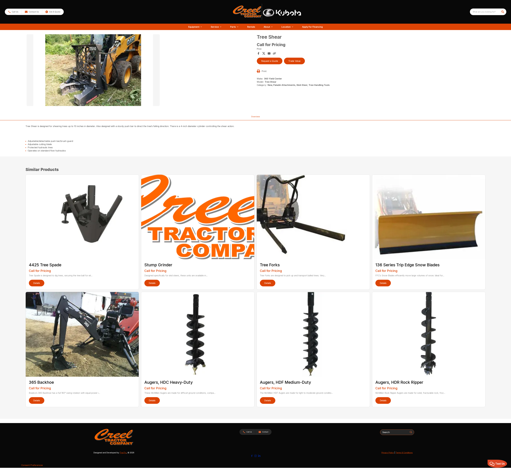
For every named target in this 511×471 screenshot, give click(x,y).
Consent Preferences (32, 465)
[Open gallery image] (93, 70)
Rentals (251, 27)
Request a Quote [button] (269, 61)
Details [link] (36, 283)
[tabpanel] (140, 70)
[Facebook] (251, 456)
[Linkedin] (259, 456)
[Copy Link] (274, 53)
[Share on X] (263, 53)
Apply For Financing (312, 27)
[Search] (411, 432)
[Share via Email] (269, 53)
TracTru (123, 452)
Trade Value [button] (294, 61)
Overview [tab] (255, 116)
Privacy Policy (388, 452)
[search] (503, 12)
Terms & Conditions (404, 452)
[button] (13, 11)
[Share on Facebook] (258, 53)
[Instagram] (255, 456)
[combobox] (488, 12)
